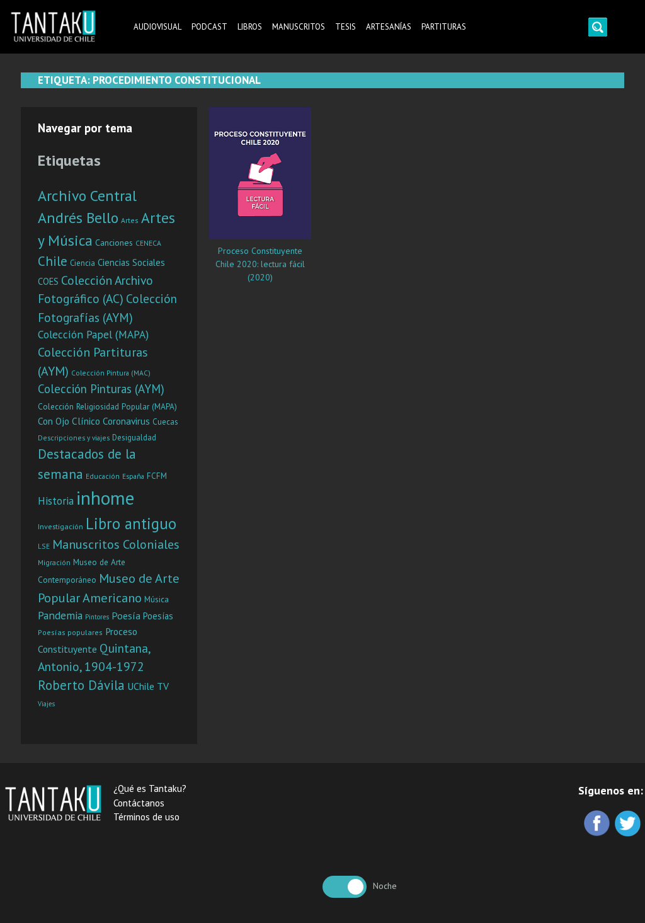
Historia (56, 501)
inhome (105, 498)
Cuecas (165, 421)
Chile (52, 261)
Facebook (598, 824)
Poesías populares (70, 632)
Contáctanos (138, 803)
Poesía (125, 615)
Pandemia (60, 615)
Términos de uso (146, 817)
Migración (54, 562)
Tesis (345, 26)
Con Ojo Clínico (69, 421)
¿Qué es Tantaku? (149, 788)
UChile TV (148, 686)
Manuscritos (298, 26)
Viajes (46, 703)
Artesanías (388, 26)
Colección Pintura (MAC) (111, 372)
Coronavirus (126, 421)
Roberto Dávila (81, 685)
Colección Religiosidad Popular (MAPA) (107, 406)
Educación (103, 476)
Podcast (209, 26)
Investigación (60, 526)
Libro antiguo (131, 523)
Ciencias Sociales (131, 262)
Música (156, 599)
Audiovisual (157, 26)
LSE (44, 546)
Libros (249, 26)
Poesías (158, 616)
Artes (130, 220)
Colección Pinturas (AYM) (101, 388)
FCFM (157, 476)
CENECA (148, 243)
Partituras (443, 26)
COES (48, 281)
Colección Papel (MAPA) (93, 334)
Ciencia (82, 263)
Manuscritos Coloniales (116, 544)
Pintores (97, 616)
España (133, 476)
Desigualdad (134, 437)
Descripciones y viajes (74, 437)
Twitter (629, 824)
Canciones (114, 242)
